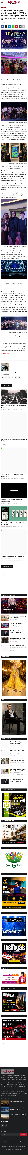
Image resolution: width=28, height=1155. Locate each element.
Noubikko (4, 611)
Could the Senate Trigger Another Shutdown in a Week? (18, 742)
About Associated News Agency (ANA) (13, 1149)
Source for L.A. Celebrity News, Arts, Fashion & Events (13, 1146)
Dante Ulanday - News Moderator (17, 745)
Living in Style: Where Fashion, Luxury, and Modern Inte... (17, 624)
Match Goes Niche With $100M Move (17, 1102)
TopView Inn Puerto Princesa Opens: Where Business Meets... (18, 646)
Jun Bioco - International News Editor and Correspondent (12, 443)
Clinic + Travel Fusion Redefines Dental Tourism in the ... (12, 475)
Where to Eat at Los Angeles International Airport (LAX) (17, 751)
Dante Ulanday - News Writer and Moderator (17, 763)
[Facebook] (2, 1125)
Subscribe (23, 1134)
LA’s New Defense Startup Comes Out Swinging (18, 1115)
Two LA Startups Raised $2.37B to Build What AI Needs (18, 1108)
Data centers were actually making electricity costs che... (17, 759)
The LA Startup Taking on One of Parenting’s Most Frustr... (13, 523)
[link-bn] (14, 583)
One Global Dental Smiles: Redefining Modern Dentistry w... (14, 440)
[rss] (6, 1125)
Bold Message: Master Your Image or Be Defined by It (17, 631)
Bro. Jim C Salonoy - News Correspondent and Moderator (16, 773)
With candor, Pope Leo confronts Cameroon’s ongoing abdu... (18, 770)
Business (3, 7)
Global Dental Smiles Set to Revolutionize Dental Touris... (12, 557)
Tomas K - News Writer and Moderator (9, 409)
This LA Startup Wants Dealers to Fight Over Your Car (13, 406)
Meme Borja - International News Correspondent (14, 18)
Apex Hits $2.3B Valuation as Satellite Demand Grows (11, 500)
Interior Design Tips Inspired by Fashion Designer (18, 617)
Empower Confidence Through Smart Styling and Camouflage (17, 639)
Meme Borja (6, 353)
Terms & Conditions (13, 1144)
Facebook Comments (7, 566)
